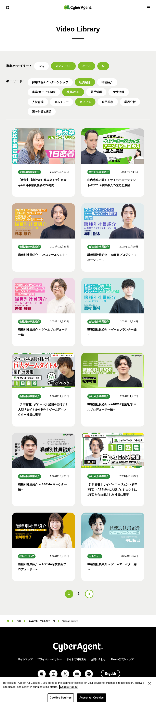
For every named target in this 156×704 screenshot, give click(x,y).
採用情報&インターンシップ (50, 82)
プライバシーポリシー (49, 659)
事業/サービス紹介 (44, 92)
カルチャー (61, 102)
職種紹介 (107, 82)
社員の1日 (73, 92)
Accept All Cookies (91, 697)
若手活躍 (96, 92)
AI (103, 66)
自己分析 (107, 102)
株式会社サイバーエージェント (78, 7)
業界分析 (130, 102)
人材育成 (37, 102)
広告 (41, 66)
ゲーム (86, 66)
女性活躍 (118, 92)
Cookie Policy (68, 686)
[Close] (149, 683)
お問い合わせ (98, 659)
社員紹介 (85, 82)
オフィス (85, 102)
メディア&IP (63, 66)
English (110, 674)
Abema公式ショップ (121, 659)
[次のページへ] (89, 594)
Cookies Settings (61, 697)
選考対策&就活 (41, 111)
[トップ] (8, 621)
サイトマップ (25, 659)
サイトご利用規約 (76, 659)
